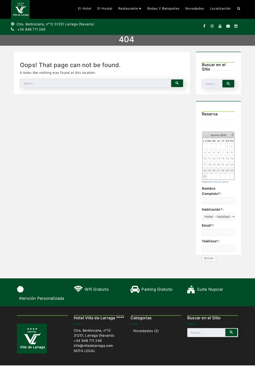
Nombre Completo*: (212, 191)
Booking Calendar (220, 182)
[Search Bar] (239, 8)
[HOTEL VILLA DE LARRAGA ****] (20, 9)
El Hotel (84, 8)
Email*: (208, 225)
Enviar (209, 258)
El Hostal (104, 8)
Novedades (194, 8)
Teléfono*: (211, 241)
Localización (220, 8)
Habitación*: (213, 209)
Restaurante (128, 8)
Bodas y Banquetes (163, 8)
